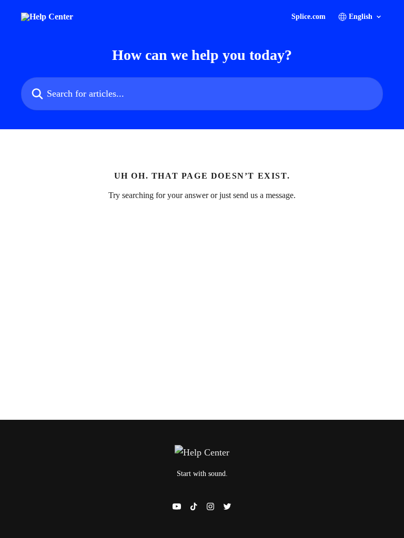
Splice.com (308, 16)
